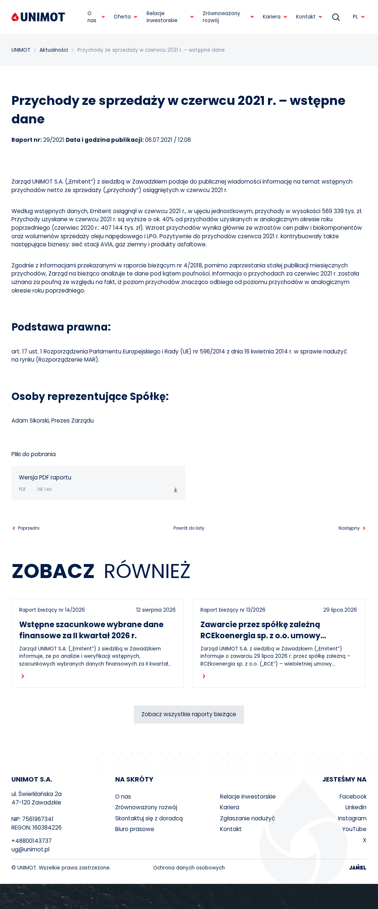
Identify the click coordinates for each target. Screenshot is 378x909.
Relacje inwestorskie (248, 796)
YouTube (354, 829)
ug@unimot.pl (30, 849)
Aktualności (53, 50)
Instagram (352, 818)
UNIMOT (20, 50)
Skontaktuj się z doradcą (149, 818)
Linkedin (356, 807)
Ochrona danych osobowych (189, 867)
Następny (349, 528)
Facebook (353, 796)
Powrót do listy (189, 528)
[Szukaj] (335, 17)
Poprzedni (28, 528)
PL (355, 16)
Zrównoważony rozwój (146, 807)
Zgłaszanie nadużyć (247, 818)
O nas (123, 796)
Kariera (229, 807)
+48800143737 (31, 841)
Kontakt (231, 829)
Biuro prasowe (134, 829)
